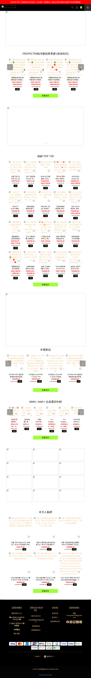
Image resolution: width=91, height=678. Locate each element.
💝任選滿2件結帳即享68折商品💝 (16, 618)
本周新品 (17, 629)
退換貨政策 (36, 626)
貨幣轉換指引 (36, 630)
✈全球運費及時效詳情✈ (36, 621)
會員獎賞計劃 (55, 621)
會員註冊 (55, 613)
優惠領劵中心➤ (16, 613)
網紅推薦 (17, 633)
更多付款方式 (36, 616)
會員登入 (55, 617)
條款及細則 (48, 675)
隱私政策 (41, 675)
